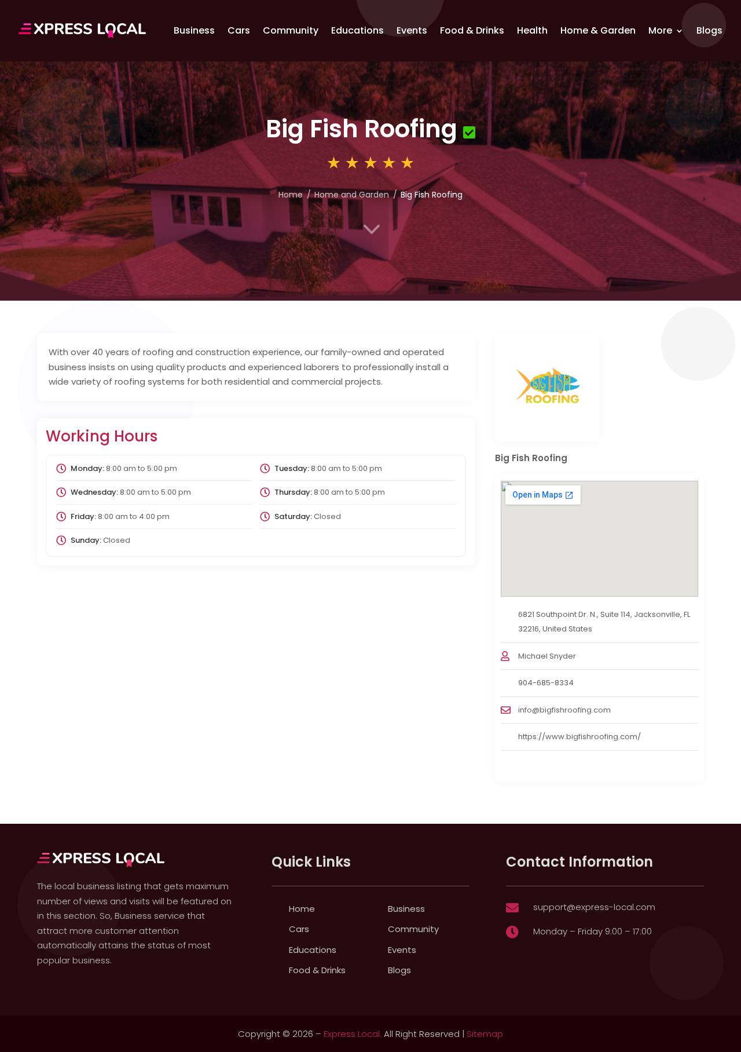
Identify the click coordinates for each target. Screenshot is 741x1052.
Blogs (709, 30)
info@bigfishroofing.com (564, 709)
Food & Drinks (472, 30)
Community (290, 30)
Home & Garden (598, 30)
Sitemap (485, 1034)
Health (532, 30)
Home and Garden (351, 194)
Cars (239, 30)
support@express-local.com (594, 907)
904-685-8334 (546, 682)
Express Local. (352, 1034)
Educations (357, 30)
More (660, 30)
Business (194, 30)
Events (412, 30)
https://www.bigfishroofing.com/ (579, 736)
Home (290, 194)
